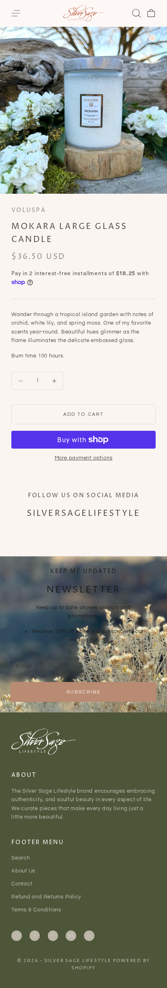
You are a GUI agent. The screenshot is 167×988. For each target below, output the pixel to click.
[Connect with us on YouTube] (71, 935)
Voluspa (28, 210)
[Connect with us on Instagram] (16, 935)
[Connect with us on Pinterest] (52, 935)
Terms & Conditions (36, 910)
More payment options (84, 458)
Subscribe (83, 692)
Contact (21, 884)
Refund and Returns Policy (46, 897)
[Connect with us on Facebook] (35, 935)
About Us (23, 871)
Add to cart (83, 414)
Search (20, 858)
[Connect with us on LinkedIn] (89, 935)
